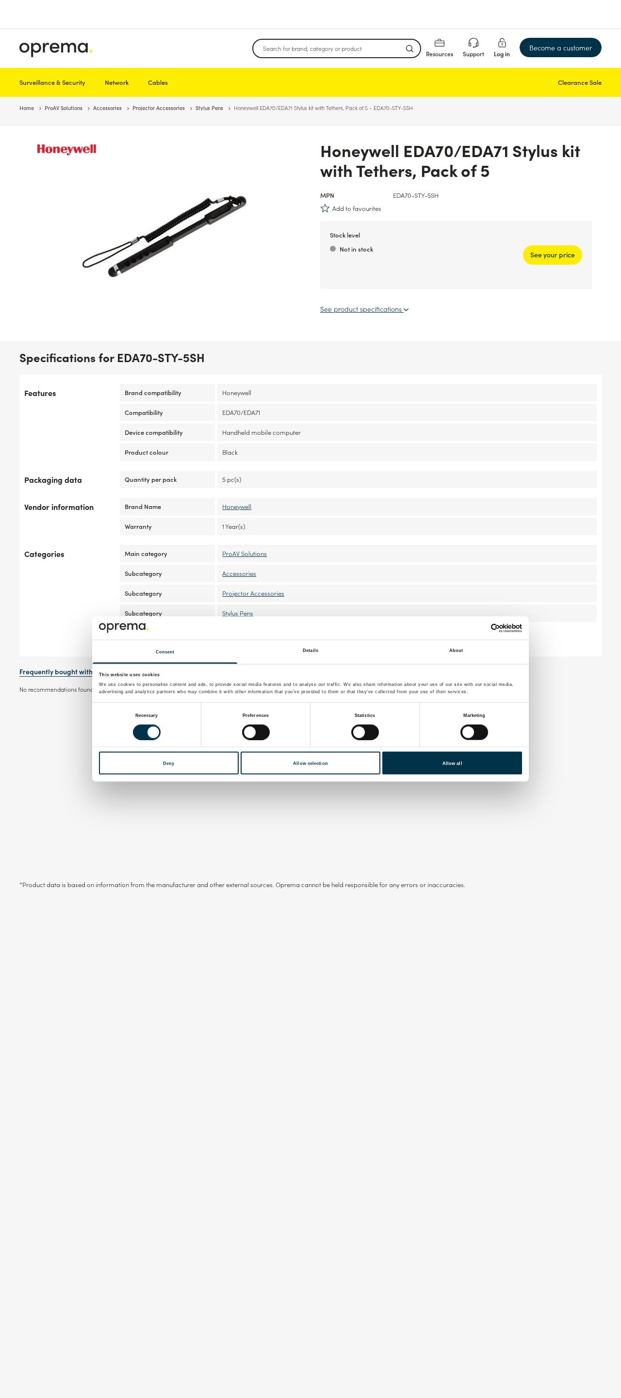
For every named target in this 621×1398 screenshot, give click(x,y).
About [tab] (456, 650)
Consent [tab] (165, 652)
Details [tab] (310, 650)
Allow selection (310, 763)
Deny (168, 763)
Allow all (452, 763)
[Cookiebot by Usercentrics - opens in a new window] (479, 628)
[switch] (256, 732)
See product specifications (362, 309)
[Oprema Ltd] (55, 48)
